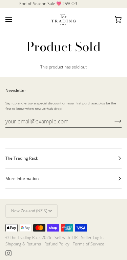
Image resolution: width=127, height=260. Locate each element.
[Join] (113, 121)
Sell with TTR (66, 237)
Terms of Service (88, 244)
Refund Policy (56, 244)
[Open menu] (15, 20)
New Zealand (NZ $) (29, 211)
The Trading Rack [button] (21, 158)
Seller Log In (92, 237)
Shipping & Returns (23, 244)
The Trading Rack (25, 237)
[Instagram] (8, 253)
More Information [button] (22, 178)
